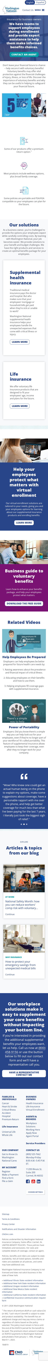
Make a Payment (10, 1174)
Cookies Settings (35, 1192)
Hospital (6, 1116)
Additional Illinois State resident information (23, 1280)
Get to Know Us (10, 1154)
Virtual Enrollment (35, 1109)
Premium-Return (10, 1119)
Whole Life (7, 1135)
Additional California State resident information (24, 1295)
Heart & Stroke (9, 1106)
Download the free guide (24, 603)
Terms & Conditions (11, 1219)
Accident (6, 1112)
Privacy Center (8, 1224)
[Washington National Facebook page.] (28, 1181)
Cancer (5, 1103)
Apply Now (31, 1132)
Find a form (7, 1177)
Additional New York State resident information (24, 1283)
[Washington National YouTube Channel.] (33, 1181)
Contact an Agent (24, 54)
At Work (9, 897)
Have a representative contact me (24, 1073)
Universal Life (8, 1131)
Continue (10, 914)
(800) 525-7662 (33, 1154)
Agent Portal (32, 1136)
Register (6, 1171)
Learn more (20, 341)
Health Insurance (34, 1103)
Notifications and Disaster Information (19, 1229)
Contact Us (27, 10)
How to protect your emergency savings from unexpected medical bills (20, 965)
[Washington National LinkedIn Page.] (39, 1181)
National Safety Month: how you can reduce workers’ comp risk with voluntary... (22, 904)
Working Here (33, 1129)
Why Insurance (13, 957)
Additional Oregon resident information (21, 1286)
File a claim (7, 1181)
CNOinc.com (7, 1234)
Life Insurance (10, 1126)
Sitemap (5, 1214)
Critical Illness (9, 1109)
